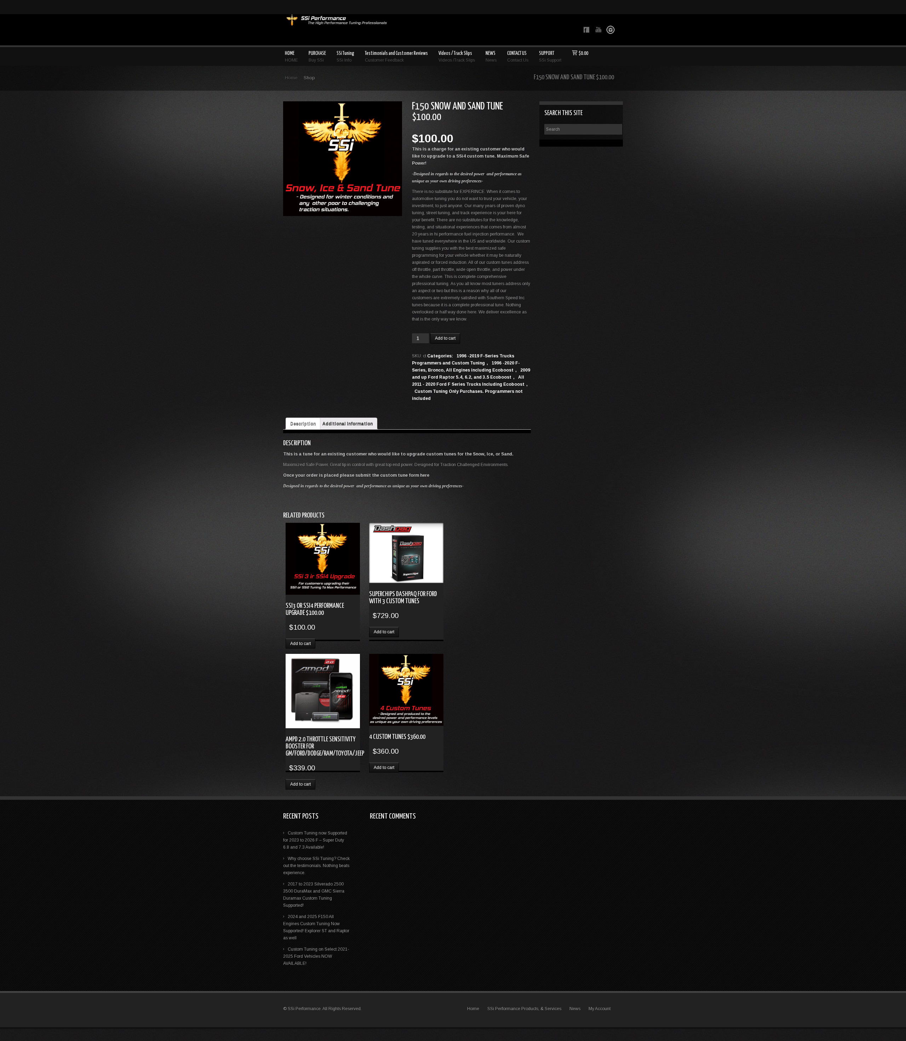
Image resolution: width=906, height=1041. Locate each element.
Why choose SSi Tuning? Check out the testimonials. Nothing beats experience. (316, 865)
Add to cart (445, 338)
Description (303, 423)
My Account (599, 1008)
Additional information (347, 423)
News (574, 1008)
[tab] (303, 424)
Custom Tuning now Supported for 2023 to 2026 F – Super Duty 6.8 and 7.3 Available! (315, 840)
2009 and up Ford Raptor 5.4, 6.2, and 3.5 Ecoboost (471, 374)
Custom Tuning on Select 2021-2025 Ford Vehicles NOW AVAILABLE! (316, 956)
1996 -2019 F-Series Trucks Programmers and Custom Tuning (463, 359)
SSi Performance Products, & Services (524, 1008)
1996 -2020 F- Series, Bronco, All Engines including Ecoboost (466, 367)
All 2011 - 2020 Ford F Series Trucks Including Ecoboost (468, 381)
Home (291, 77)
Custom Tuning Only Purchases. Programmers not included (467, 395)
